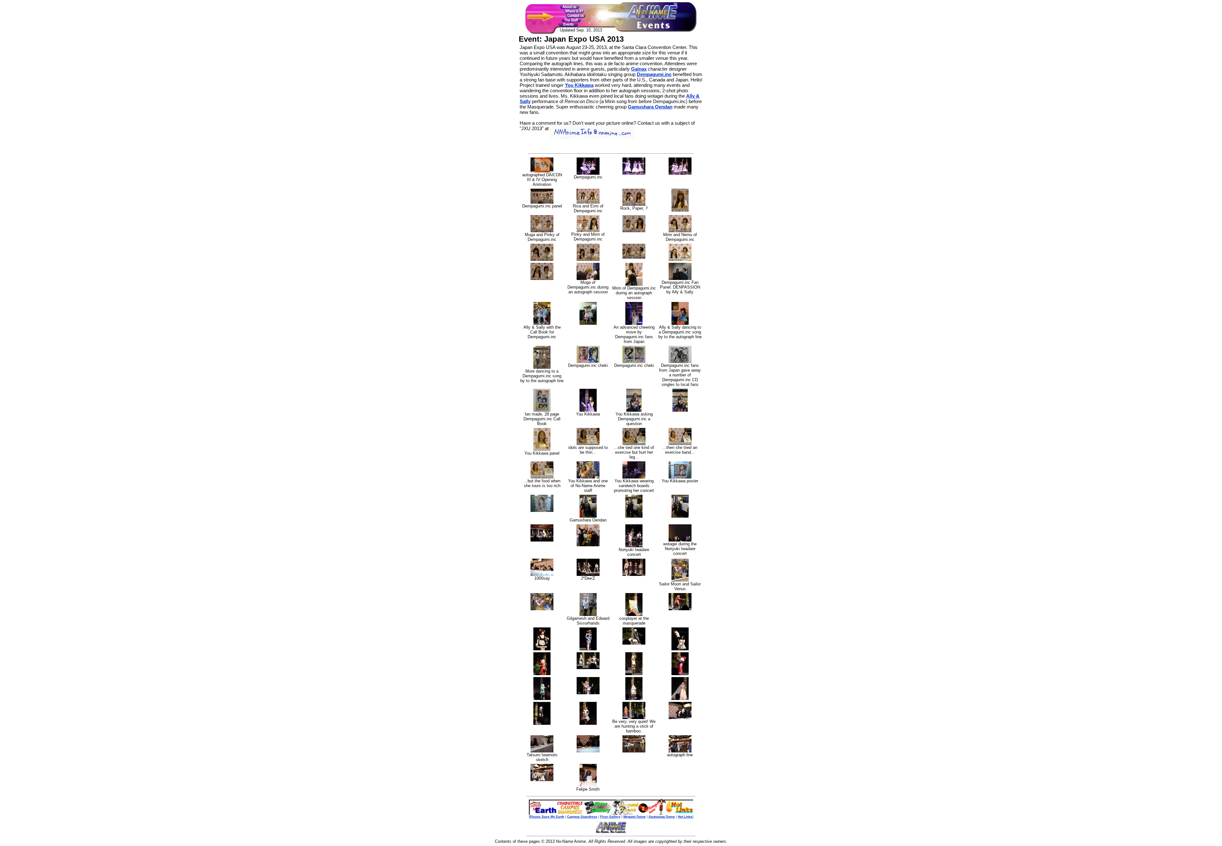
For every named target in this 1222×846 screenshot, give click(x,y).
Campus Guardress (582, 816)
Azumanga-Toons (662, 816)
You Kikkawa (579, 85)
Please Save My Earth (547, 816)
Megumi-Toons (634, 816)
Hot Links (685, 816)
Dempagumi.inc (654, 74)
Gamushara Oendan (650, 106)
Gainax (639, 69)
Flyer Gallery (610, 816)
